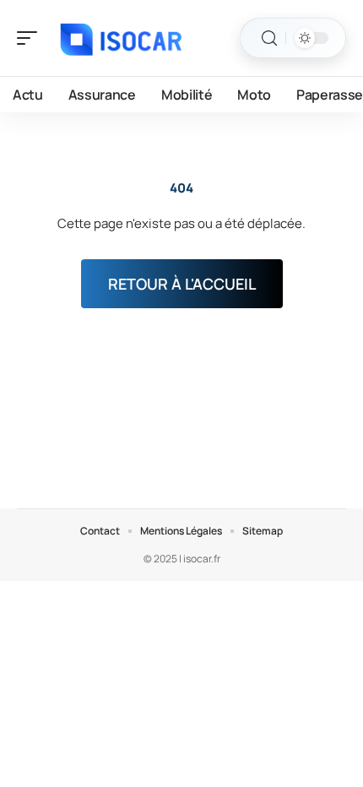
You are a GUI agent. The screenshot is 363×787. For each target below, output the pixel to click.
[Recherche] (269, 38)
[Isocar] (122, 38)
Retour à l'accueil (182, 284)
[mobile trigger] (31, 38)
